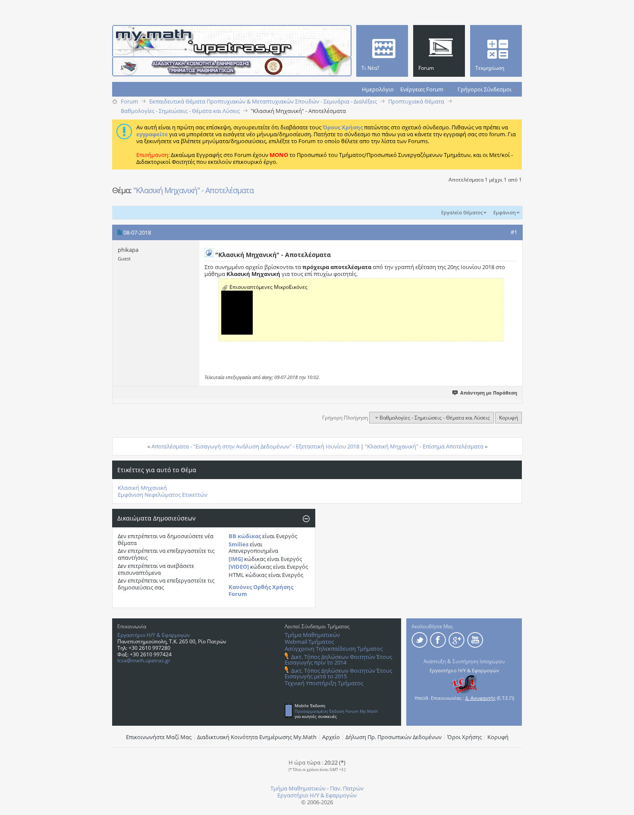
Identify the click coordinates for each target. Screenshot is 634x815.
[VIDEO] (239, 566)
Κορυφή (508, 417)
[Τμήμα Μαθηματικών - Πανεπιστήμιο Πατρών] (603, 804)
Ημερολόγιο (378, 89)
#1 (514, 232)
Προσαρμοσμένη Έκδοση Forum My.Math (336, 711)
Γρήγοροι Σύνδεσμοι (485, 89)
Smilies (238, 544)
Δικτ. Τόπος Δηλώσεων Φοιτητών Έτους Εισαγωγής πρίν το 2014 (338, 659)
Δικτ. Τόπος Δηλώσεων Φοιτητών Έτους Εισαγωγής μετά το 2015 (338, 673)
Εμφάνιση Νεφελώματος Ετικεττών (162, 494)
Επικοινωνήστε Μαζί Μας (158, 737)
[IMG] (236, 559)
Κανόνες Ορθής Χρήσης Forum (261, 590)
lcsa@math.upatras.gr (143, 660)
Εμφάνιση (504, 212)
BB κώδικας (245, 536)
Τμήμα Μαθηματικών (312, 635)
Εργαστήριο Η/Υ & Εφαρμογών (153, 635)
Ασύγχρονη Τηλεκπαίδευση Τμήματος (334, 648)
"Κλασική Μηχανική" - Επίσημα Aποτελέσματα (424, 446)
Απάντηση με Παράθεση (488, 392)
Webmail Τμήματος (309, 642)
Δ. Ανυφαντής (480, 698)
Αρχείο (331, 737)
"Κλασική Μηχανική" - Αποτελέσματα (193, 190)
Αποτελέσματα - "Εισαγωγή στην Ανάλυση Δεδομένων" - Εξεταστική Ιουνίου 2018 (255, 446)
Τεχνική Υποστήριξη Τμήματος (324, 683)
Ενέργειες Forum (421, 89)
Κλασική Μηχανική (142, 488)
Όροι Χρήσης (464, 737)
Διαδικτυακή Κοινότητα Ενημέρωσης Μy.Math (257, 737)
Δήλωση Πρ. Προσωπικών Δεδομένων (393, 737)
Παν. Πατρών (347, 788)
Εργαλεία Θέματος (462, 212)
